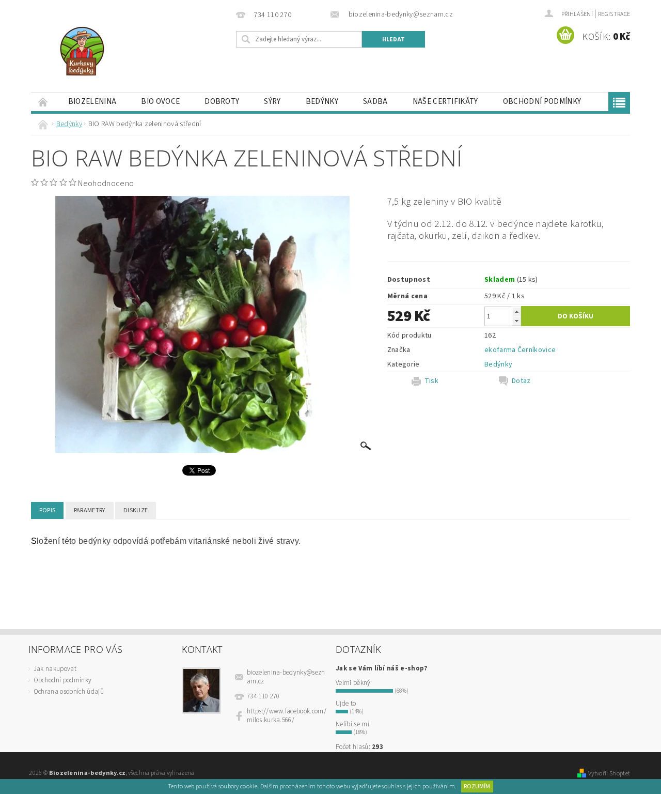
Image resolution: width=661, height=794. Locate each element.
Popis (47, 510)
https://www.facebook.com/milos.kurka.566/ (286, 716)
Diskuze (135, 510)
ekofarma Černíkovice (520, 350)
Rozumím (477, 786)
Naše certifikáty (445, 101)
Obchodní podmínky (542, 101)
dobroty (221, 101)
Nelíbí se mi (352, 724)
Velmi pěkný (353, 683)
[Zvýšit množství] (516, 311)
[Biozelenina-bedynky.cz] (82, 51)
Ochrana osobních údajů (69, 691)
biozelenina (92, 101)
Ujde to (346, 703)
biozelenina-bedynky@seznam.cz (286, 677)
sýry (272, 101)
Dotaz (521, 381)
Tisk (431, 381)
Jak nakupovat (55, 669)
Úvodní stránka (43, 102)
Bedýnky (322, 101)
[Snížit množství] (516, 321)
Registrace (614, 14)
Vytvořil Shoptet (609, 773)
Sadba (375, 101)
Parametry (89, 510)
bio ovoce (160, 101)
